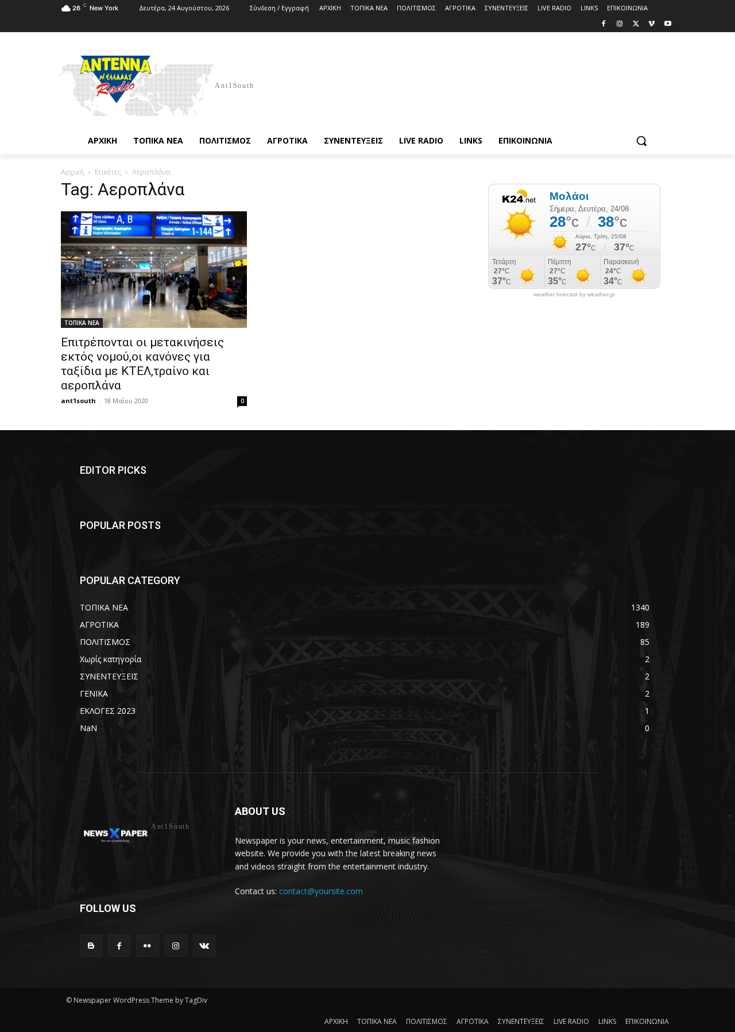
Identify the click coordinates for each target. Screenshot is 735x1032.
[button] (641, 140)
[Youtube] (667, 24)
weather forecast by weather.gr (574, 294)
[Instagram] (619, 24)
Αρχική (72, 172)
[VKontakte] (204, 945)
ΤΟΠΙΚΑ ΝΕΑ (81, 323)
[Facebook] (603, 24)
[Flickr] (147, 945)
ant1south (78, 400)
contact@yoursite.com (321, 891)
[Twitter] (636, 24)
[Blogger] (91, 945)
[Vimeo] (651, 24)
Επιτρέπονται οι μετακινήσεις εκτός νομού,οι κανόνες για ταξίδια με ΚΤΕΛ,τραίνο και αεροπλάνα (142, 363)
